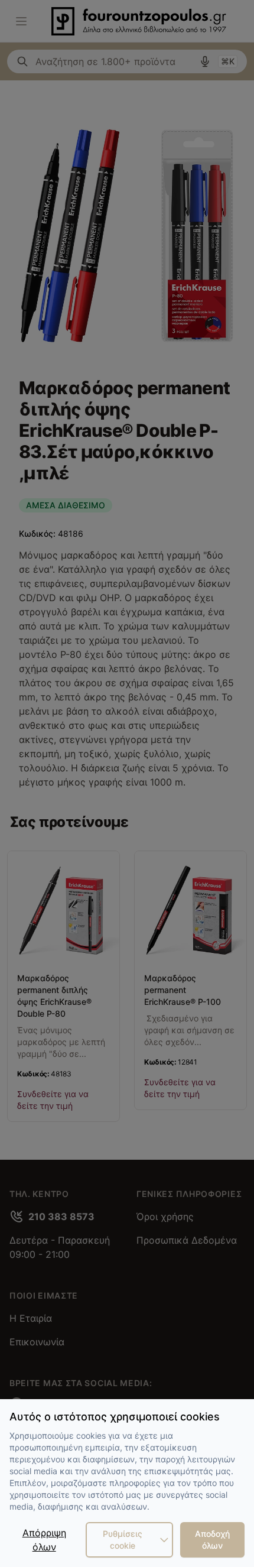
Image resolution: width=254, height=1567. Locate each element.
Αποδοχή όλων (212, 1539)
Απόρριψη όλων (44, 1540)
